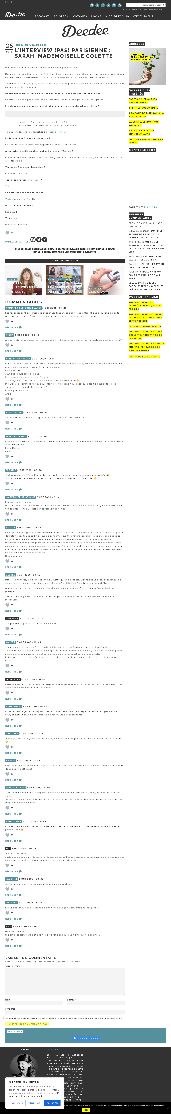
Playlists (150, 207)
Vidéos (67, 1100)
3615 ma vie (55, 1055)
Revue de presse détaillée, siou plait (65, 1094)
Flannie (11, 470)
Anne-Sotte (14, 706)
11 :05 (39, 733)
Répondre (11, 327)
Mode (71, 1080)
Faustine (12, 879)
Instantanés (57, 1072)
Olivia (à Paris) (16, 788)
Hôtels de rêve (73, 1069)
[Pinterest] (120, 5)
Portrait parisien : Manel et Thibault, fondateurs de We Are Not (146, 317)
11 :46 (37, 760)
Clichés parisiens (72, 1063)
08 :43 (35, 335)
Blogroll (153, 9)
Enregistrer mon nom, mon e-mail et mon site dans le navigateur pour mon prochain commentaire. (64, 1018)
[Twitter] (108, 5)
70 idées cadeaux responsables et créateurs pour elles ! (146, 286)
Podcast (42, 16)
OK (86, 1110)
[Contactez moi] (92, 5)
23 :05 (33, 926)
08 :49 (44, 412)
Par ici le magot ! (68, 1086)
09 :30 (38, 470)
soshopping (14, 412)
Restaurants (68, 1091)
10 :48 (41, 679)
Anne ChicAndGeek (18, 359)
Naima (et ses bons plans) (23, 308)
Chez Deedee (54, 1060)
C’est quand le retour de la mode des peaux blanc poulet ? (146, 234)
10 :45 (37, 642)
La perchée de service (21, 497)
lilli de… (11, 903)
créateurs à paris (68, 249)
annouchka (13, 821)
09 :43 (37, 527)
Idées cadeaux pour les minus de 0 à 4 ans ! (145, 275)
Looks (96, 16)
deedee (10, 575)
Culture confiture (61, 1066)
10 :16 (36, 575)
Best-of (76, 1058)
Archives (135, 9)
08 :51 (47, 436)
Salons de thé (69, 1097)
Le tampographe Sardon (145, 326)
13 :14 (47, 788)
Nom (8, 1000)
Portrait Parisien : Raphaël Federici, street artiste (145, 305)
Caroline (12, 733)
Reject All (35, 1103)
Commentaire (13, 966)
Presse (144, 9)
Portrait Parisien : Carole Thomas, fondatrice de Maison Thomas (147, 347)
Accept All (52, 1103)
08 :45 (52, 359)
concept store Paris (44, 249)
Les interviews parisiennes (30, 45)
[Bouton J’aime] (7, 233)
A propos (126, 9)
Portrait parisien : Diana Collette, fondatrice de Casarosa (145, 335)
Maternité (74, 1077)
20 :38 (32, 848)
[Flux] (97, 5)
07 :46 (63, 308)
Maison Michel (56, 132)
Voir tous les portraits (144, 357)
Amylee (10, 760)
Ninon (10, 335)
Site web (10, 1009)
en (13, 2)
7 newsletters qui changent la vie (141, 132)
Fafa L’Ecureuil (16, 436)
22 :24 (39, 903)
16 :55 (42, 821)
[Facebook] (103, 5)
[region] (34, 1093)
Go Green (54, 1069)
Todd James (12, 199)
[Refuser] (167, 1108)
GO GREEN (61, 16)
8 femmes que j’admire (143, 108)
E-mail (71, 1000)
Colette (26, 249)
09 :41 (57, 497)
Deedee (17, 14)
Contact (162, 9)
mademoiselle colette (93, 249)
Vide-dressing (117, 16)
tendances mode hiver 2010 (80, 252)
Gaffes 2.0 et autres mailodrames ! (143, 101)
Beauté (63, 1058)
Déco (80, 1066)
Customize (17, 1103)
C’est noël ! (143, 16)
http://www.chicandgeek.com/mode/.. (27, 377)
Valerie (11, 527)
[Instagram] (114, 5)
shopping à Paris (53, 252)
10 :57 (43, 706)
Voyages (80, 16)
